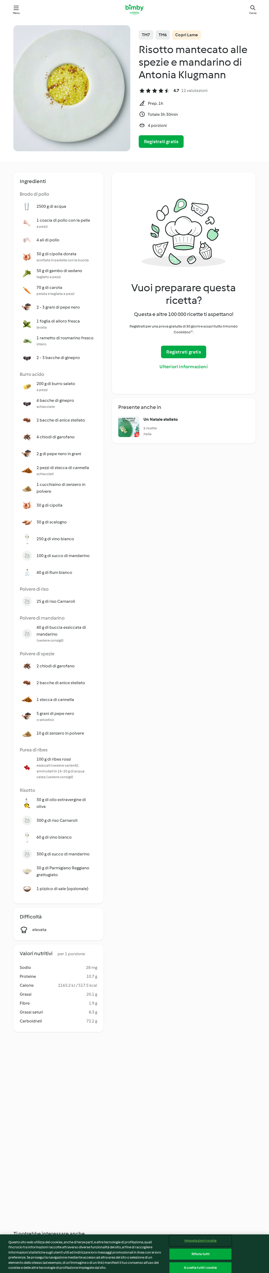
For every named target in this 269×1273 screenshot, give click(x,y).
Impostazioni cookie (200, 1241)
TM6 (163, 34)
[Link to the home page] (134, 9)
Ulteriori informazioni (183, 367)
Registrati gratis (161, 141)
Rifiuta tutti (201, 1254)
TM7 (146, 34)
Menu (16, 13)
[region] (134, 1253)
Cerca (252, 13)
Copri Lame (186, 34)
